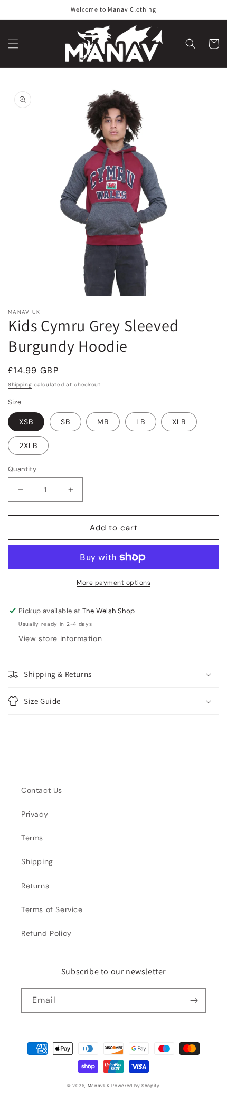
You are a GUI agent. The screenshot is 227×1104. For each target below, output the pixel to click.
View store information (60, 638)
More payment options (113, 582)
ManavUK (99, 1086)
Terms (32, 837)
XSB (26, 422)
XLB (179, 422)
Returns (35, 885)
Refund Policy (46, 933)
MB (103, 422)
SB (65, 422)
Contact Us (41, 790)
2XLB (28, 445)
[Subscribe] (193, 1000)
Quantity (22, 468)
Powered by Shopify (135, 1086)
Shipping (20, 384)
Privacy (34, 814)
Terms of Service (52, 909)
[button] (13, 43)
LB (140, 422)
